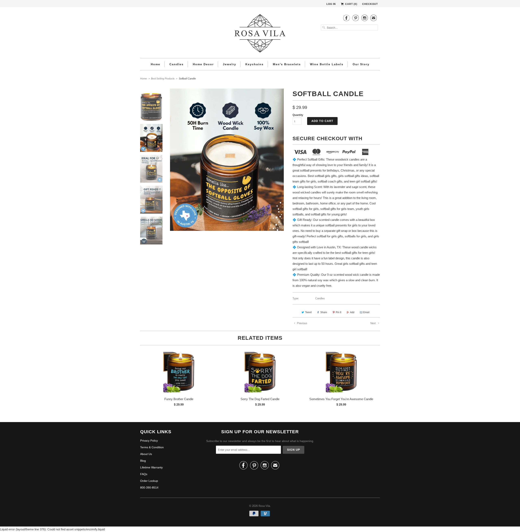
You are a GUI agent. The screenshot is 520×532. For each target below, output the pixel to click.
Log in (331, 4)
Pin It (338, 312)
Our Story (361, 64)
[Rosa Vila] (260, 34)
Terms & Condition (152, 447)
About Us (146, 454)
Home (155, 64)
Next (373, 323)
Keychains (254, 64)
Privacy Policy (149, 440)
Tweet (308, 312)
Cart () (350, 4)
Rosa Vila (264, 505)
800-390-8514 (149, 487)
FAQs (143, 474)
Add (352, 312)
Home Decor (203, 64)
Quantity (297, 114)
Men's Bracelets (287, 64)
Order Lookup (149, 480)
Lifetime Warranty (151, 467)
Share (323, 312)
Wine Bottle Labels (326, 64)
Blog (143, 460)
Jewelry (229, 64)
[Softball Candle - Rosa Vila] (226, 160)
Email (366, 312)
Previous (301, 323)
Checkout (370, 4)
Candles (176, 64)
